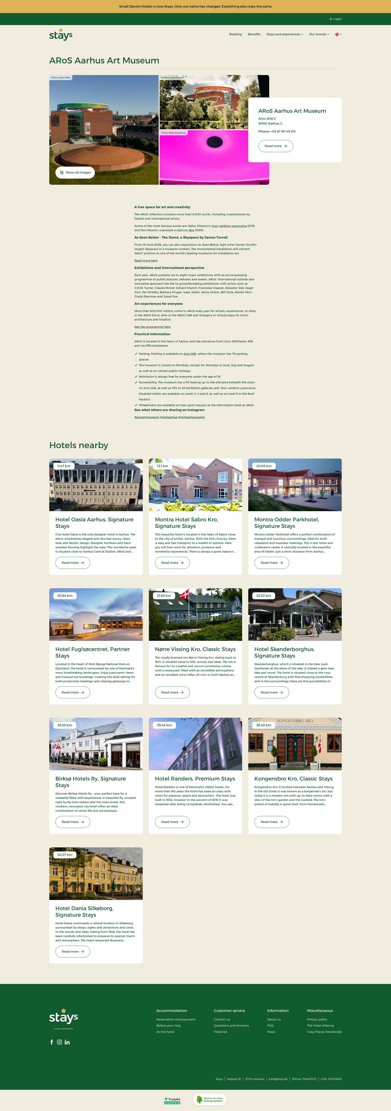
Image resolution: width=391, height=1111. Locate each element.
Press (271, 1032)
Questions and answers (231, 1025)
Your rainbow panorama (229, 226)
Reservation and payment (176, 1019)
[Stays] (60, 34)
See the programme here (152, 327)
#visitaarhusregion (191, 417)
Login (337, 19)
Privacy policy (317, 1019)
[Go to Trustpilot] (172, 1100)
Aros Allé (189, 354)
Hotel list (220, 1032)
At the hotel (165, 1032)
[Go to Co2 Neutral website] (209, 1100)
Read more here (145, 260)
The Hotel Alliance (320, 1025)
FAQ (270, 1025)
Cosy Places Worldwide (324, 1032)
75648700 (309, 1079)
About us (274, 1019)
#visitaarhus (169, 417)
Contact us (222, 1019)
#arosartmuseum (146, 417)
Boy (191, 230)
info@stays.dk (278, 1079)
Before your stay (168, 1025)
